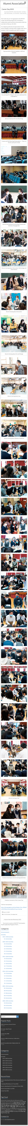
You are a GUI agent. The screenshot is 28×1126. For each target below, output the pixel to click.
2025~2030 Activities (8, 936)
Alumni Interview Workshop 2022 (12, 919)
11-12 (5, 1105)
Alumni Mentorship (8, 1108)
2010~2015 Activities (8, 971)
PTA (19, 1111)
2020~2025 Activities (8, 13)
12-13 (9, 1105)
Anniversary (18, 1108)
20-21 (23, 1106)
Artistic (4, 1109)
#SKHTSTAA (11, 1101)
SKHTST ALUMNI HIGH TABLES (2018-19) (10, 1043)
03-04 (2, 1103)
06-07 (8, 1103)
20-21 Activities (8, 953)
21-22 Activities (8, 951)
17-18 (9, 1106)
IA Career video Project (6, 1029)
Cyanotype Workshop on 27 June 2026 (9, 1083)
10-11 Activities (8, 983)
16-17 (4, 1106)
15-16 (21, 1105)
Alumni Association (14, 3)
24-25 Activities (8, 943)
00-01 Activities (8, 1008)
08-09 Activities (8, 990)
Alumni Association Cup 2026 (7, 1088)
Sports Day (4, 1112)
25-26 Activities (8, 939)
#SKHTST (7, 1101)
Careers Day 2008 (5, 1033)
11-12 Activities (8, 980)
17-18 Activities (8, 963)
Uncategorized (14, 914)
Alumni (3, 1108)
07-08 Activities (8, 993)
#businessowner (4, 1100)
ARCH (2, 1109)
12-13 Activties (8, 978)
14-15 (17, 1105)
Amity (14, 1108)
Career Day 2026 (5, 1090)
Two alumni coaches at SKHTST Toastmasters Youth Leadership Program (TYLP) (13, 923)
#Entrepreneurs (17, 1100)
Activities (24, 11)
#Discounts (13, 1100)
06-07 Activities (8, 995)
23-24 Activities (8, 946)
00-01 (21, 1101)
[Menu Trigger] (25, 2)
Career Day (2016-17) (14, 1109)
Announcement (22, 1108)
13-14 (13, 1105)
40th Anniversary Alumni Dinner (8, 1024)
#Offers (21, 1100)
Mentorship (9, 1111)
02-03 (24, 1101)
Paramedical (15, 1111)
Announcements (5, 932)
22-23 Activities (16, 13)
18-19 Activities (8, 961)
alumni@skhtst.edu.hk (9, 1119)
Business (8, 1109)
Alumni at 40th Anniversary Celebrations (10, 1038)
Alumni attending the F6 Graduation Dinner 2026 (12, 1086)
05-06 (5, 1103)
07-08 (12, 1103)
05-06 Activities (8, 998)
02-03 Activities (8, 1005)
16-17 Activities (8, 966)
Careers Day (22, 1109)
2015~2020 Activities (8, 956)
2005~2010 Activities (8, 986)
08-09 (16, 1103)
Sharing (23, 1111)
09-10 (21, 1103)
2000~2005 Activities (8, 1001)
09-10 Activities (8, 988)
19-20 (20, 1106)
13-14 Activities (8, 976)
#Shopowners (3, 1101)
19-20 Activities (8, 958)
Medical (3, 1111)
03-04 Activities (8, 1003)
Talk (8, 1112)
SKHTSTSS (11, 11)
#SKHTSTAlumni (16, 1101)
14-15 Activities (8, 973)
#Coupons (8, 1100)
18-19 (15, 1106)
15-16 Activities (8, 968)
